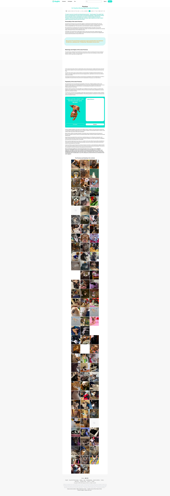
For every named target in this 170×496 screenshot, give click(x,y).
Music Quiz (89, 490)
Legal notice (77, 481)
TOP (66, 11)
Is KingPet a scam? (83, 481)
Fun (75, 1)
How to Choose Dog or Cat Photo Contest (90, 487)
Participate (70, 1)
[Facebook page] (86, 478)
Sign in (105, 1)
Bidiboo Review (80, 487)
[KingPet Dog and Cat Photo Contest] (56, 1)
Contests (64, 1)
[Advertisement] (85, 61)
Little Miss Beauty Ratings (101, 487)
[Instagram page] (88, 478)
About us (88, 481)
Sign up (110, 1)
